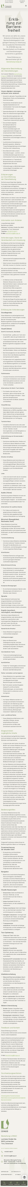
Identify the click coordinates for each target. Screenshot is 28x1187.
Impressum (4, 1171)
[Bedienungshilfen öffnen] (24, 1177)
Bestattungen (17, 1184)
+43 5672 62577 (22, 1)
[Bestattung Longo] (6, 5)
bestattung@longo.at (13, 233)
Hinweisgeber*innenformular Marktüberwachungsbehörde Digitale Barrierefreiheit (13, 1098)
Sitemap (18, 1174)
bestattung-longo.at (14, 62)
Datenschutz (16, 1171)
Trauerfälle (10, 1184)
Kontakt (4, 1184)
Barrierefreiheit (6, 1174)
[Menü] (26, 5)
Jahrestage (23, 1184)
